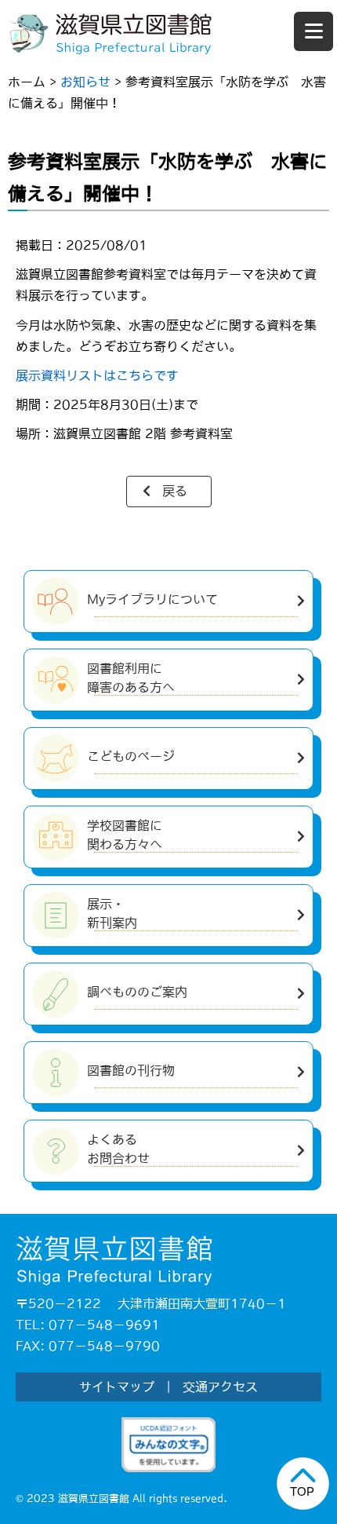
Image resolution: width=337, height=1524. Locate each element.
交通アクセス (220, 1386)
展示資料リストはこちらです (97, 375)
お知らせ (85, 81)
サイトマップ (116, 1386)
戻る (174, 490)
